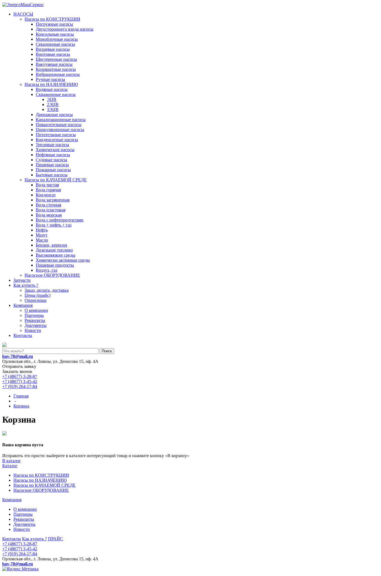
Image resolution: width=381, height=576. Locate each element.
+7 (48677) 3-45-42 (19, 381)
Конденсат (46, 194)
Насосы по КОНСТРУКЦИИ (52, 19)
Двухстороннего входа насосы (64, 29)
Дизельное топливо (54, 250)
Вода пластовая (50, 210)
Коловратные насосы (56, 69)
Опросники (36, 300)
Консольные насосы (55, 34)
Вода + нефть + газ (53, 225)
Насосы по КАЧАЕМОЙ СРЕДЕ (56, 179)
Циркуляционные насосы (60, 129)
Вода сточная (48, 205)
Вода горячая (48, 189)
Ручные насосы (50, 79)
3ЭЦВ (53, 109)
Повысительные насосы (58, 124)
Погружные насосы (54, 24)
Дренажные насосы (54, 114)
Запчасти (22, 280)
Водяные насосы (51, 89)
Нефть (42, 230)
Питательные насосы (56, 134)
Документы (36, 325)
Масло (42, 240)
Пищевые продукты (55, 265)
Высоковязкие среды (55, 255)
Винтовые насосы (53, 54)
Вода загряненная (52, 199)
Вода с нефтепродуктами (59, 220)
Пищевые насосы (52, 164)
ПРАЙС (55, 538)
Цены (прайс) (37, 295)
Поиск (107, 351)
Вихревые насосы (53, 49)
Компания (23, 305)
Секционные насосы (55, 44)
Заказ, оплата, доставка (47, 290)
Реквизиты (35, 320)
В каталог (11, 460)
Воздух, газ (46, 270)
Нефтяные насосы (53, 154)
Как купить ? (25, 285)
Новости (33, 330)
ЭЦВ (51, 99)
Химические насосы (55, 149)
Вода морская (49, 215)
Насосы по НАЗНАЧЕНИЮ (51, 84)
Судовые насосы (51, 159)
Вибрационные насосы (58, 74)
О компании (36, 310)
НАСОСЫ (23, 14)
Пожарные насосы (53, 169)
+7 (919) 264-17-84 (19, 386)
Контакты (22, 335)
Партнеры (34, 315)
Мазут (41, 235)
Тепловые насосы (52, 144)
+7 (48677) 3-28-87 (19, 376)
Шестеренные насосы (56, 59)
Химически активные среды (63, 260)
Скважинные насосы (56, 94)
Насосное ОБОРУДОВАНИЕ (52, 275)
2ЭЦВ (53, 104)
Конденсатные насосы (57, 139)
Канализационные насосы (61, 119)
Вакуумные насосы (54, 64)
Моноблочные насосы (57, 39)
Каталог (10, 465)
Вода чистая (47, 184)
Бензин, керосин (51, 245)
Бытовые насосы (51, 174)
